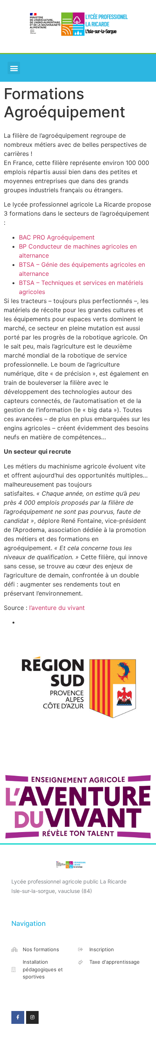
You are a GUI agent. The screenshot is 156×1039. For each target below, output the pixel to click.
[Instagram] (32, 1017)
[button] (14, 68)
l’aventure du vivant (58, 607)
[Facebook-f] (17, 1017)
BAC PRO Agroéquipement (57, 237)
